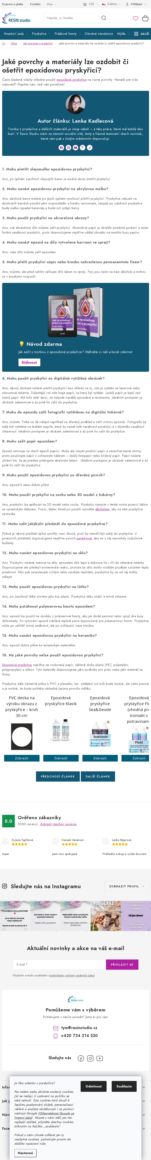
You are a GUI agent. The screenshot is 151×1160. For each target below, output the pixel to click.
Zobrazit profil (124, 886)
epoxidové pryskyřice (72, 79)
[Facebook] (61, 147)
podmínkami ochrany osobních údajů (72, 975)
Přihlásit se (122, 965)
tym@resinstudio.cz (79, 1028)
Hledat (103, 18)
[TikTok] (89, 147)
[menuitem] (16, 34)
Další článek (98, 776)
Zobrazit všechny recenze (58, 824)
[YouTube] (75, 147)
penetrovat (84, 538)
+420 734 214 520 (79, 1036)
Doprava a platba (12, 4)
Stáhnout (29, 362)
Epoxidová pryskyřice (17, 665)
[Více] (141, 34)
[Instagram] (68, 147)
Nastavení (25, 1153)
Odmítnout (94, 1086)
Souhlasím (124, 1086)
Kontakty (35, 4)
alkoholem (102, 509)
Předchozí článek (58, 776)
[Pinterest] (82, 147)
